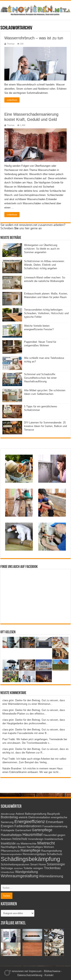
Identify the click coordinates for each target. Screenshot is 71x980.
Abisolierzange (8, 814)
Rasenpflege (30, 850)
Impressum (35, 971)
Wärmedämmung (51, 876)
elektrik (23, 817)
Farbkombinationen (28, 826)
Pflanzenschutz (10, 850)
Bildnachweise (52, 971)
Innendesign (36, 839)
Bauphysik (53, 813)
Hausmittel (32, 834)
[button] (7, 973)
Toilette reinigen (33, 868)
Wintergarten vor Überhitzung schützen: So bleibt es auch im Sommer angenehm (42, 249)
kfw (18, 843)
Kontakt (49, 975)
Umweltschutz (7, 872)
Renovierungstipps (34, 854)
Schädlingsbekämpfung (30, 859)
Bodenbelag (9, 817)
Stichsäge (7, 868)
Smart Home (38, 864)
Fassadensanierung (54, 826)
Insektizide (8, 843)
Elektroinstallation (39, 817)
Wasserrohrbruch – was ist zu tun (33, 38)
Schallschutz (54, 854)
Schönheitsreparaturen (15, 864)
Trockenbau (52, 868)
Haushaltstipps (11, 835)
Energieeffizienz (29, 821)
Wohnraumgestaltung (19, 876)
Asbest (20, 813)
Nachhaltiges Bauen (13, 846)
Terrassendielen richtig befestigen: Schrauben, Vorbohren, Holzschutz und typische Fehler (46, 313)
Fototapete (7, 830)
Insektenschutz (53, 839)
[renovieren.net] (35, 9)
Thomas (11, 44)
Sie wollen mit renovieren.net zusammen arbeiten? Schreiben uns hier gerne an (32, 226)
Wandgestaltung (26, 871)
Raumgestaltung (51, 850)
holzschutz (19, 839)
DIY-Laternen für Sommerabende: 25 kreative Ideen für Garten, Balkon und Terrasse (45, 426)
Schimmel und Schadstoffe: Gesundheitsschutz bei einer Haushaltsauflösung (40, 378)
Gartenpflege (42, 830)
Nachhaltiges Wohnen (40, 846)
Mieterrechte (28, 843)
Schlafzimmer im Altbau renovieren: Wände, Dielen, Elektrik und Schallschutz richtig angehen (44, 265)
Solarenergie (56, 864)
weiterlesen (12, 100)
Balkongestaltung (35, 813)
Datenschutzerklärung (29, 975)
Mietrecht (46, 843)
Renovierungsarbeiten (11, 854)
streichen (18, 868)
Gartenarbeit (23, 830)
